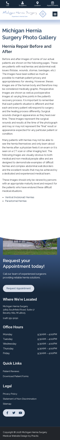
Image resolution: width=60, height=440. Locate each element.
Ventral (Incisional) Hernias (19, 197)
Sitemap (7, 404)
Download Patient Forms (15, 376)
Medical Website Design (15, 436)
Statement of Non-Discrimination (20, 399)
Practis (34, 436)
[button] (55, 14)
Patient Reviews (11, 371)
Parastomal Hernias (16, 200)
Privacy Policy (10, 394)
